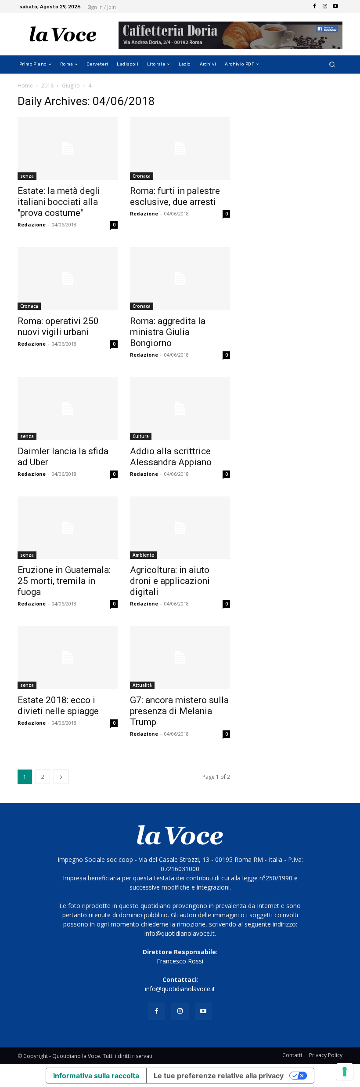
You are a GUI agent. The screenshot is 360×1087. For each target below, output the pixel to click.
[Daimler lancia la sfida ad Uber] (68, 408)
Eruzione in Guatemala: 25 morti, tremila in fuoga (64, 581)
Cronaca (142, 176)
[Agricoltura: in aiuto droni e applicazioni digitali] (180, 527)
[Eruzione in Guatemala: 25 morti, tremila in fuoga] (68, 527)
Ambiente (143, 555)
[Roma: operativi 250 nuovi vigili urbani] (68, 278)
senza (27, 176)
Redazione (32, 224)
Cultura (141, 436)
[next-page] (61, 777)
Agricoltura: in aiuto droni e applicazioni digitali (170, 581)
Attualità (142, 685)
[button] (332, 64)
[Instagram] (325, 6)
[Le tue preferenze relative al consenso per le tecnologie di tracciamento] (344, 1071)
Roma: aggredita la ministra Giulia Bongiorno (167, 332)
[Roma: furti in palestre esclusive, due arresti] (180, 148)
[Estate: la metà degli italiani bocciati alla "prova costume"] (68, 148)
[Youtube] (335, 6)
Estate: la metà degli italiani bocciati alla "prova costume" (59, 202)
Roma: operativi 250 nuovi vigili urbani (58, 326)
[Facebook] (314, 6)
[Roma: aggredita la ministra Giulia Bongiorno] (180, 278)
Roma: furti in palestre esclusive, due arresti (175, 196)
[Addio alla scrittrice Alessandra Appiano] (180, 408)
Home (25, 85)
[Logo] (63, 34)
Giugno (71, 85)
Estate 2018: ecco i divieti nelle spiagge (58, 705)
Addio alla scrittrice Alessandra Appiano (171, 456)
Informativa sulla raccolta (96, 1075)
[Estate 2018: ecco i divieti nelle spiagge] (68, 657)
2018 (47, 85)
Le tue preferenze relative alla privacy (219, 1075)
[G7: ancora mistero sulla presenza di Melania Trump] (180, 657)
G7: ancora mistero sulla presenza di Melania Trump (179, 711)
